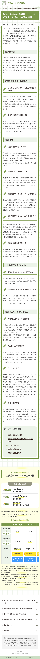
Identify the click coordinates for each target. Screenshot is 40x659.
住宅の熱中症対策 (13, 445)
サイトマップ (31, 657)
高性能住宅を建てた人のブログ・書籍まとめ (17, 619)
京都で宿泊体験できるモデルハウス (14, 614)
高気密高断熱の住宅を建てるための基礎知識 (17, 608)
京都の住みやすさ (8, 625)
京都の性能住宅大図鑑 (16, 3)
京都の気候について (14, 449)
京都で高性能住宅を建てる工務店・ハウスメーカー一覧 (18, 601)
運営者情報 (5, 630)
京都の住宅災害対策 (14, 453)
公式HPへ (17, 554)
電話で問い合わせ (18, 559)
